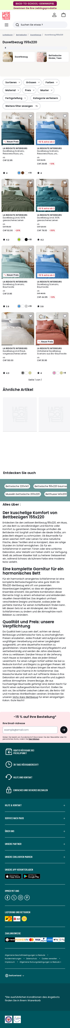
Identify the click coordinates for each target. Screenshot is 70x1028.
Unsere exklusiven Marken (18, 856)
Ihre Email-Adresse (14, 723)
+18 (30, 239)
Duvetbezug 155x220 (54, 35)
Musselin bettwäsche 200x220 (23, 494)
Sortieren (11, 82)
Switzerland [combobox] (15, 975)
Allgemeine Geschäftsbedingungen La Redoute (25, 955)
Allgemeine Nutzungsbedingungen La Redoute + (40, 962)
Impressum (10, 962)
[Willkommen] (54, 15)
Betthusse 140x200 (56, 494)
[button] (63, 15)
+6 (64, 373)
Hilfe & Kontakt (13, 805)
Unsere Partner (13, 843)
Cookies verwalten (49, 958)
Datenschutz (31, 958)
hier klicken (34, 739)
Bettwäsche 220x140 (17, 486)
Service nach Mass (14, 818)
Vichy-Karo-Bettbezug (25, 697)
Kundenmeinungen (13, 958)
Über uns (9, 831)
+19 (30, 173)
